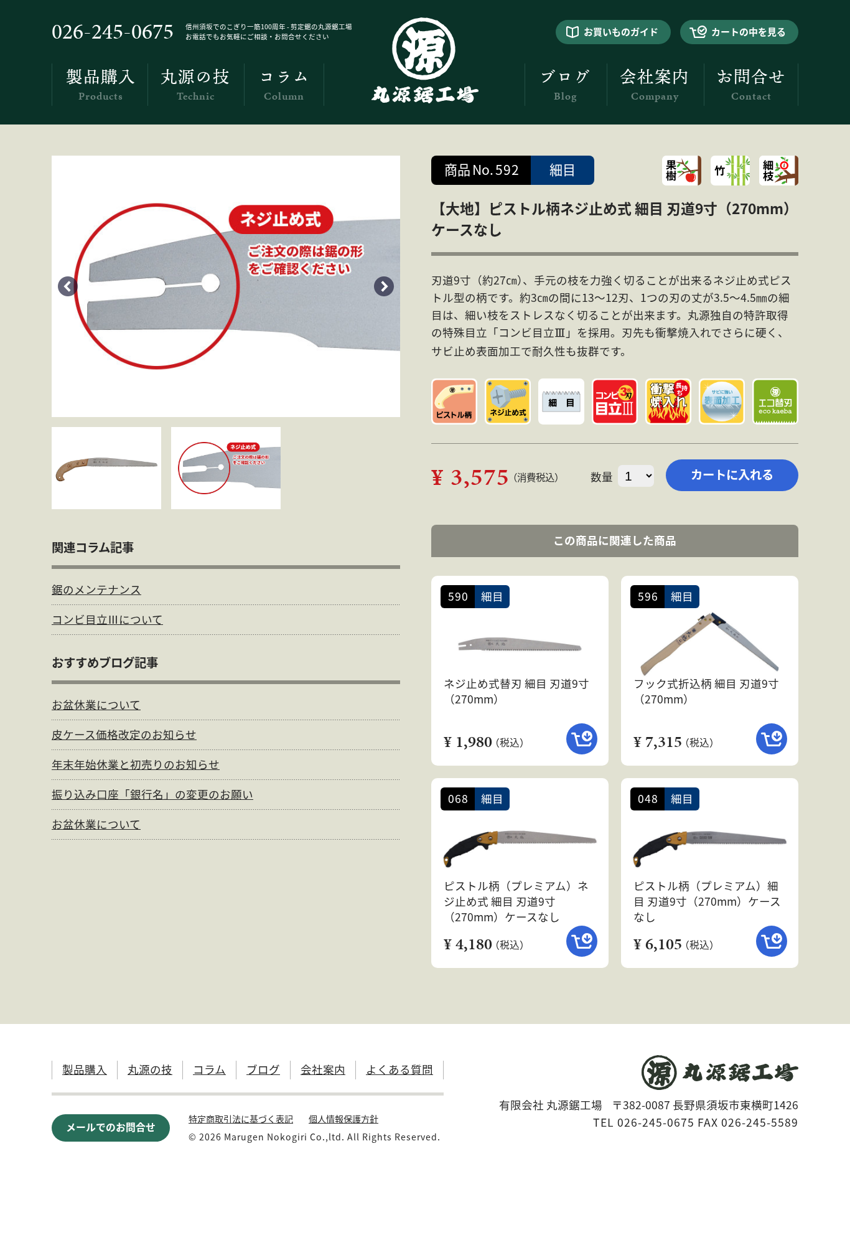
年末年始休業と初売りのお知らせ (136, 764)
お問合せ (751, 85)
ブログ (565, 85)
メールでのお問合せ (111, 1127)
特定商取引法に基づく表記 (241, 1118)
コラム (284, 85)
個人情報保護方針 (343, 1118)
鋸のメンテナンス (96, 589)
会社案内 (654, 85)
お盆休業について (96, 704)
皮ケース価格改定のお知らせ (124, 734)
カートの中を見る (748, 31)
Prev (68, 286)
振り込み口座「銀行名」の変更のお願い (152, 794)
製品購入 (101, 85)
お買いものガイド (621, 31)
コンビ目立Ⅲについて (107, 619)
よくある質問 (399, 1069)
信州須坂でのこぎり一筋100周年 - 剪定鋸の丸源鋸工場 (268, 26)
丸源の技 (195, 85)
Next (384, 286)
